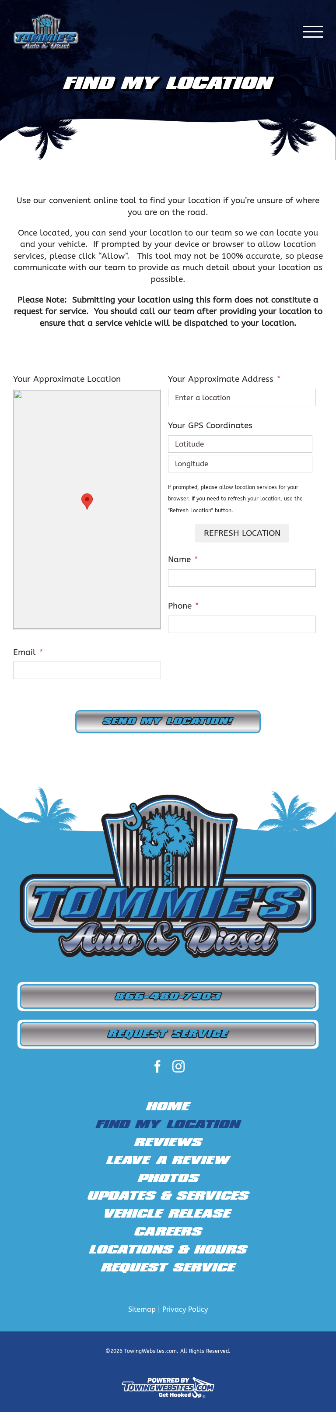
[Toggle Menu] (313, 32)
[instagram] (178, 1066)
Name (183, 559)
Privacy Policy (185, 1309)
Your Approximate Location (67, 379)
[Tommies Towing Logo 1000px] (168, 798)
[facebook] (157, 1066)
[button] (87, 501)
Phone (183, 606)
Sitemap (142, 1309)
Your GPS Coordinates (210, 425)
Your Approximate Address (224, 379)
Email (28, 652)
